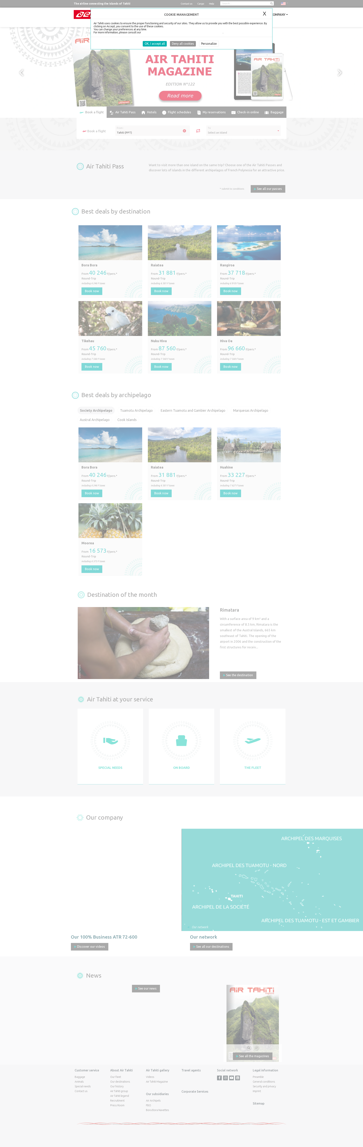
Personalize (209, 43)
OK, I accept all (155, 43)
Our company (274, 14)
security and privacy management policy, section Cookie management (182, 32)
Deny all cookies (183, 43)
